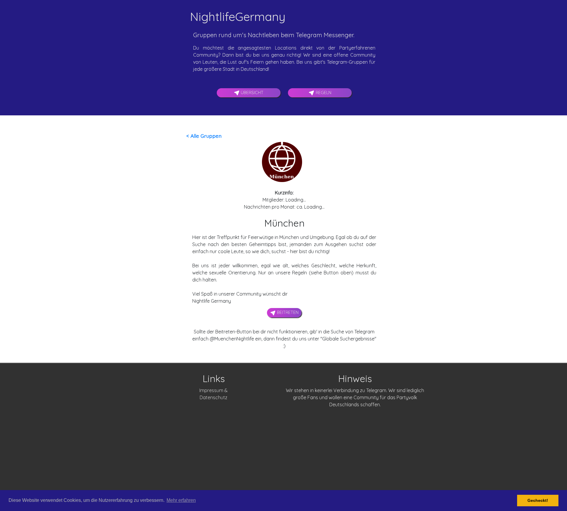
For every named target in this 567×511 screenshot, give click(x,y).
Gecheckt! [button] (537, 500)
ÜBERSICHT (251, 92)
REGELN (323, 92)
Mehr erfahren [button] (181, 500)
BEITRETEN (287, 312)
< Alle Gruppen (203, 135)
